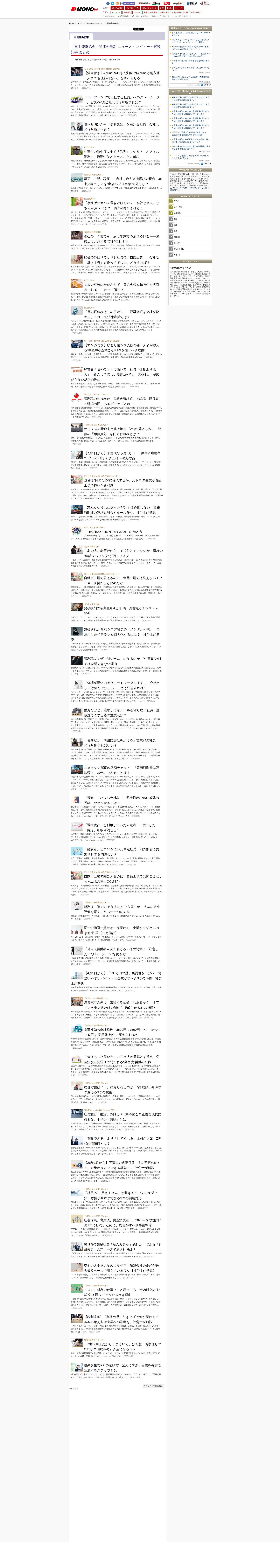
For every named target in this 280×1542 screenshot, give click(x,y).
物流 (162, 8)
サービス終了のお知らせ (190, 169)
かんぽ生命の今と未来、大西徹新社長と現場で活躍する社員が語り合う (191, 148)
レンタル (177, 243)
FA (138, 8)
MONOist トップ (76, 23)
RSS (117, 3)
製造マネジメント (149, 8)
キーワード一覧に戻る (153, 1386)
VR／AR (135, 16)
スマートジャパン (178, 3)
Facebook (108, 3)
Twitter (112, 3)
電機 (145, 12)
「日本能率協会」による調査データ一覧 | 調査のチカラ (96, 59)
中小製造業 (195, 12)
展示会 (144, 16)
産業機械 (153, 12)
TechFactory (205, 3)
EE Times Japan (156, 3)
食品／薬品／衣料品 (180, 12)
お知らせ (186, 16)
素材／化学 (164, 12)
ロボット (137, 12)
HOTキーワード (190, 261)
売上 (175, 225)
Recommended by (194, 85)
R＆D (169, 8)
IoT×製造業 (123, 16)
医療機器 (127, 12)
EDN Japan (166, 3)
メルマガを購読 (127, 3)
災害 (175, 231)
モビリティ (116, 12)
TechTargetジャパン (195, 28)
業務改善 (177, 237)
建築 (175, 219)
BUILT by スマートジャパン (192, 3)
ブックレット (163, 16)
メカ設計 (129, 8)
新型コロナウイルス (181, 267)
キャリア (178, 8)
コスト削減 (178, 207)
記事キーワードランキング (190, 196)
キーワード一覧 (93, 23)
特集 (153, 16)
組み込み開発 (117, 8)
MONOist (144, 3)
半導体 (176, 201)
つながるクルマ (108, 16)
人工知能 (177, 213)
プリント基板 (179, 249)
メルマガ (176, 16)
